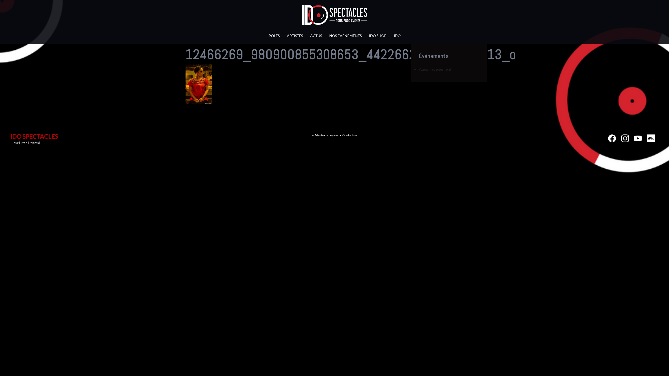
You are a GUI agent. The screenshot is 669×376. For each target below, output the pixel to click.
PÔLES (274, 35)
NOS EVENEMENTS (345, 35)
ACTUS (316, 35)
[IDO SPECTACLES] (334, 16)
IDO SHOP (378, 35)
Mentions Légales (326, 135)
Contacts (348, 135)
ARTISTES (295, 35)
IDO (397, 35)
